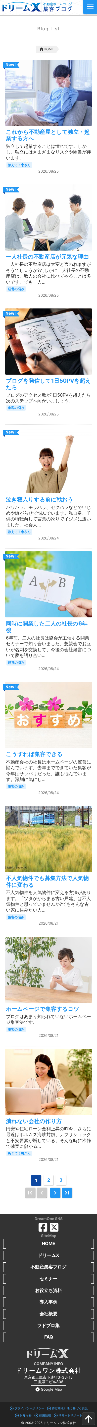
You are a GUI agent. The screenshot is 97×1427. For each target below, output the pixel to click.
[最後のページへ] (67, 1193)
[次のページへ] (55, 1193)
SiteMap (48, 1235)
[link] (30, 1193)
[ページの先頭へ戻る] (88, 1418)
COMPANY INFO (48, 1363)
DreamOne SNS (49, 1218)
